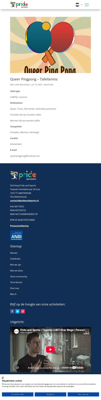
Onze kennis (16, 282)
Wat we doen (16, 270)
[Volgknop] (12, 311)
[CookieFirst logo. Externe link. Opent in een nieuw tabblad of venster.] (3, 378)
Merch (13, 294)
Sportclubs (48, 84)
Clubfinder (15, 258)
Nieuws (13, 252)
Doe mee (14, 288)
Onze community (18, 276)
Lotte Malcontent (22, 84)
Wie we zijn (15, 264)
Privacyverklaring (19, 225)
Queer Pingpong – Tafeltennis (33, 79)
